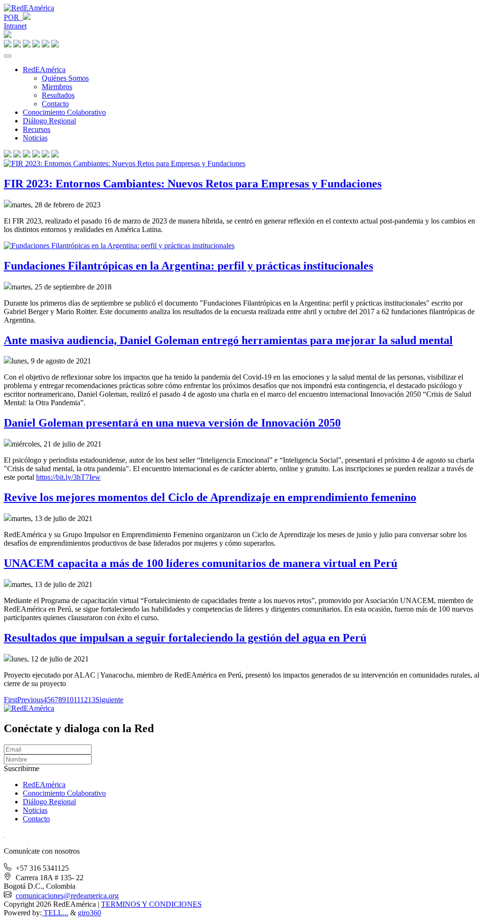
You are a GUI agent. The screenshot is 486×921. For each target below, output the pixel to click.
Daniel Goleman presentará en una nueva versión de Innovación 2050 (172, 423)
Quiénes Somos (65, 78)
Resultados (58, 95)
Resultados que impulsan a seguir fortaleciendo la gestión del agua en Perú (185, 638)
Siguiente (109, 700)
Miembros (57, 87)
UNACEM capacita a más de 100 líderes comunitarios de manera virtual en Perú (200, 563)
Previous (30, 700)
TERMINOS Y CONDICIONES (151, 904)
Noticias (35, 138)
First (10, 700)
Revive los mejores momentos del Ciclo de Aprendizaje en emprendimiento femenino (210, 497)
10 (70, 700)
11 (77, 700)
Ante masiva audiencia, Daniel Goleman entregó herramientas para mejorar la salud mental (228, 340)
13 (91, 700)
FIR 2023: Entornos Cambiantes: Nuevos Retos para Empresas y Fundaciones (193, 183)
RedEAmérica (44, 69)
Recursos (36, 129)
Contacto (55, 104)
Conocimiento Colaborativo (64, 112)
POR (13, 17)
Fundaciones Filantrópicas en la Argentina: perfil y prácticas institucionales (188, 266)
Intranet (15, 26)
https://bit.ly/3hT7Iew (68, 477)
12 (84, 700)
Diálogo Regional (49, 121)
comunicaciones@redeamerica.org (67, 896)
